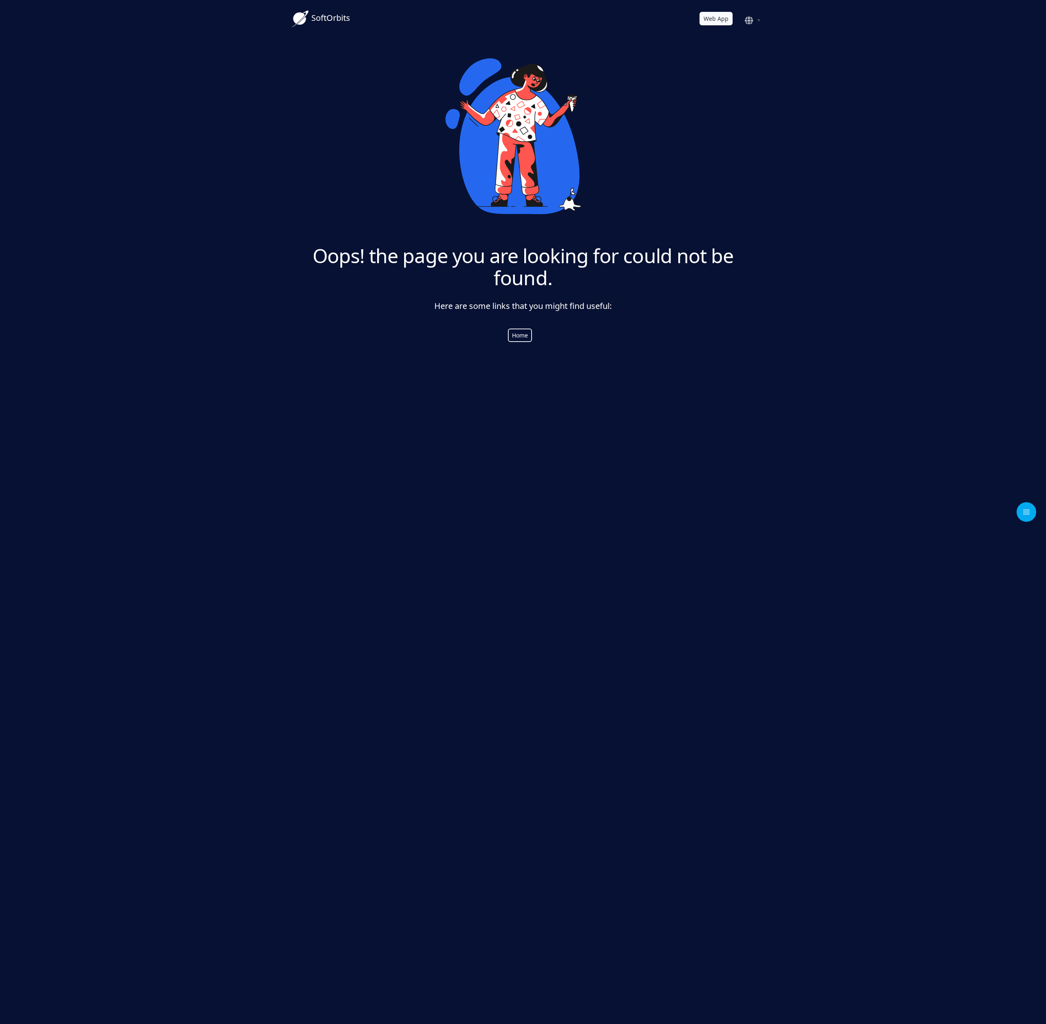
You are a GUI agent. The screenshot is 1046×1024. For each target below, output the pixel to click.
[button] (754, 20)
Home (520, 335)
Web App (716, 18)
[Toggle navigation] (1026, 512)
